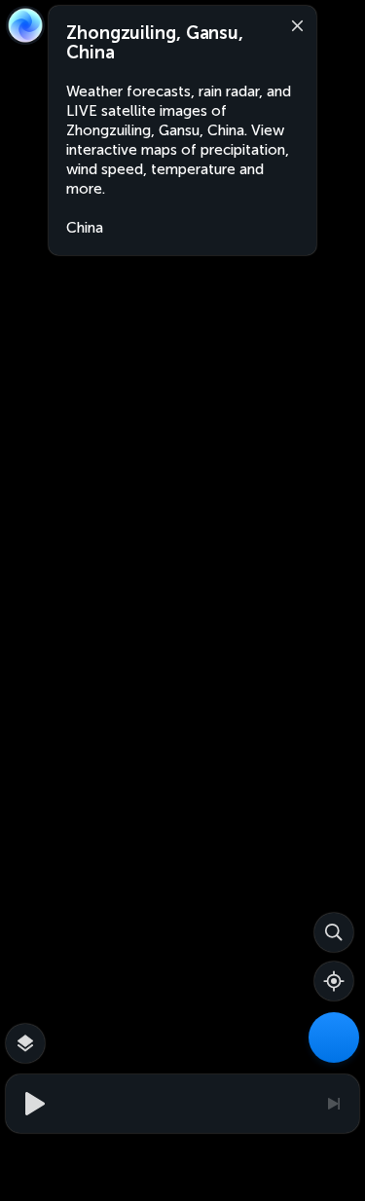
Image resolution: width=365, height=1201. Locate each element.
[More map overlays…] (25, 1043)
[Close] (293, 24)
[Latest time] (333, 1103)
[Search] (333, 932)
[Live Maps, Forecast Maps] (334, 1037)
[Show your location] (333, 981)
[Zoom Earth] (25, 25)
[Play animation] (32, 1103)
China (84, 228)
